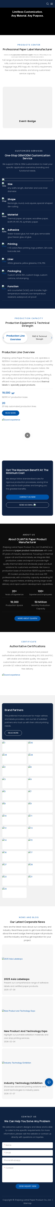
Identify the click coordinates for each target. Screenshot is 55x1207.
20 (3, 403)
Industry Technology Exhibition (23, 1083)
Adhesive (13, 229)
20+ (14, 591)
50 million (41, 601)
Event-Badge (27, 121)
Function (13, 286)
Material (13, 214)
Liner (10, 259)
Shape (11, 199)
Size (10, 184)
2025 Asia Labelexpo (17, 979)
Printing (12, 244)
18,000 (6, 392)
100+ (41, 591)
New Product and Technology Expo (25, 1031)
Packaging (14, 271)
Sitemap (27, 1203)
